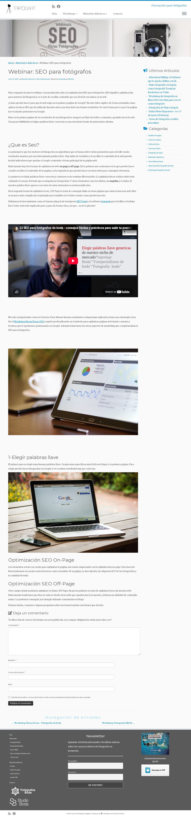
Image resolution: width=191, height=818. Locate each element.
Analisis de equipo (154, 135)
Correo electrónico (16, 672)
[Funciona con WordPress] (102, 813)
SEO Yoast (81, 201)
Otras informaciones (43, 79)
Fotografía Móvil (15, 742)
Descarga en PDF (158, 770)
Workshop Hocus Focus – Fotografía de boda (36, 722)
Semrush (105, 201)
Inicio (11, 62)
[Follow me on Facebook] (59, 6)
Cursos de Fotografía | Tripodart (81, 813)
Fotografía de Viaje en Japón (163, 107)
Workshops (69, 13)
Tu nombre (72, 761)
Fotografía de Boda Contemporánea (155, 758)
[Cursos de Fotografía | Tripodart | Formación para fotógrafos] (22, 9)
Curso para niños (154, 148)
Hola (54, 13)
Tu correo (72, 772)
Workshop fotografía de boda (159, 170)
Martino (71, 79)
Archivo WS (14, 777)
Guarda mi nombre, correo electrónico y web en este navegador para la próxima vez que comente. (51, 697)
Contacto (118, 13)
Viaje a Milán (14, 750)
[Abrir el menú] (184, 13)
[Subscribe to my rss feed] (54, 6)
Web (10, 684)
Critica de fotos (153, 144)
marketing (62, 79)
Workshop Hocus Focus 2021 (29, 321)
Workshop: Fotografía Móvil (118, 722)
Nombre (12, 660)
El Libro (12, 766)
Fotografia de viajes (155, 152)
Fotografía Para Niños (16, 746)
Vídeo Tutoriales (15, 770)
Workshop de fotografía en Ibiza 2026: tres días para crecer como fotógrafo (164, 99)
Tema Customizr (119, 813)
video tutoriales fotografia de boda (161, 165)
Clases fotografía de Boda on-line (20, 753)
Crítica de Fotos (15, 773)
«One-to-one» (14, 757)
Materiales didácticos (94, 13)
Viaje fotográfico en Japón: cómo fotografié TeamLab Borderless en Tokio (162, 88)
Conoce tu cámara (154, 139)
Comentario (14, 625)
